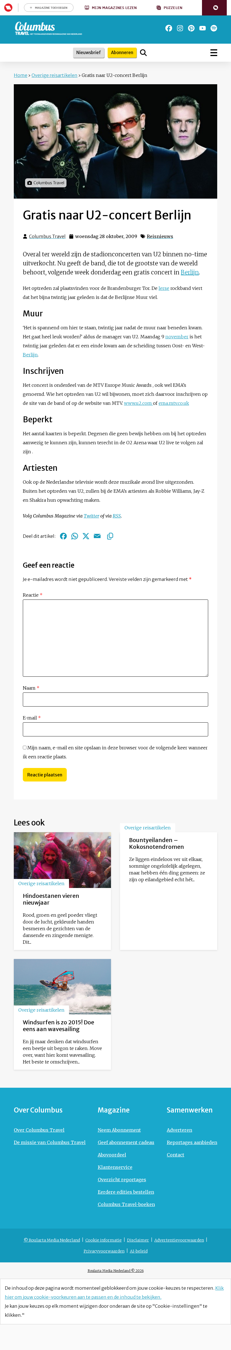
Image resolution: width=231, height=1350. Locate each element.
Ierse (164, 288)
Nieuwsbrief (88, 52)
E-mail (32, 718)
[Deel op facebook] (63, 536)
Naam (31, 688)
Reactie (33, 595)
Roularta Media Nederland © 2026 (116, 1271)
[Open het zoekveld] (143, 52)
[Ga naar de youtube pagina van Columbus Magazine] (202, 28)
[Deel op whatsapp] (74, 536)
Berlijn (190, 272)
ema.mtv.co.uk (174, 403)
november (176, 336)
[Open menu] (213, 52)
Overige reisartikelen (54, 75)
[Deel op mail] (97, 536)
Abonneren (122, 52)
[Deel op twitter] (86, 536)
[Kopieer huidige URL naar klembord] (110, 536)
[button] (214, 7)
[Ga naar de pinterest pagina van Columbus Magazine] (191, 28)
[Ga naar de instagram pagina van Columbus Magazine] (180, 28)
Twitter (91, 516)
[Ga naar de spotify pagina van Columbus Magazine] (213, 28)
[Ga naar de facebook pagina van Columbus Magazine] (168, 28)
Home (20, 75)
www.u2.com (138, 403)
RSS (117, 516)
